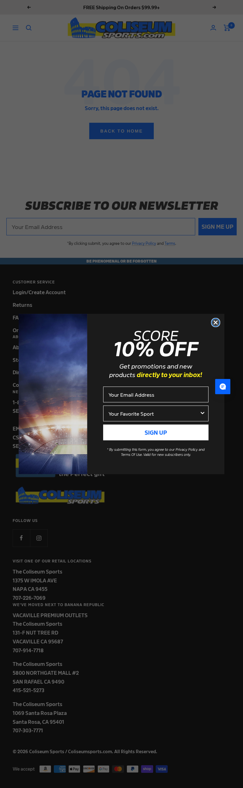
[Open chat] (222, 386)
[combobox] (154, 413)
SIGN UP (156, 432)
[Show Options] (202, 413)
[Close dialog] (216, 322)
